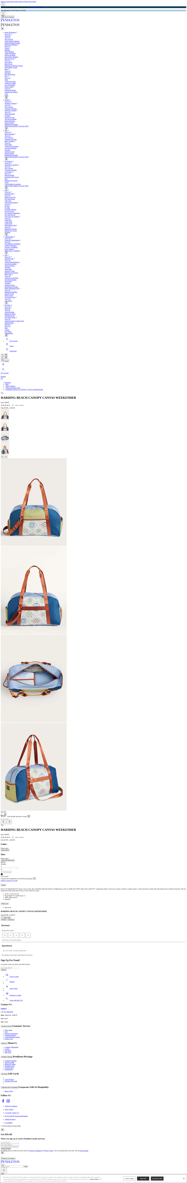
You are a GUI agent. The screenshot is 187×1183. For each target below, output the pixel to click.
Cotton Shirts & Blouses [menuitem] (12, 262)
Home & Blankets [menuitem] (10, 32)
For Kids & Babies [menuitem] (10, 209)
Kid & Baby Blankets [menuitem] (11, 57)
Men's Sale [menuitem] (8, 274)
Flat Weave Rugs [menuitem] (10, 74)
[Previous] (3, 4)
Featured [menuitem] (7, 36)
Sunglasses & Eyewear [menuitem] (12, 177)
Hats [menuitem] (6, 179)
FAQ (6, 1032)
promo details (84, 1151)
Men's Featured (10, 386)
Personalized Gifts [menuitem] (10, 225)
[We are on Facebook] (3, 1103)
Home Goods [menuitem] (9, 87)
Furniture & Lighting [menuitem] (11, 92)
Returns (12, 982)
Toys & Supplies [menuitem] (10, 85)
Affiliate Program (10, 1119)
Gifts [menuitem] (6, 94)
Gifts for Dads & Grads (13, 388)
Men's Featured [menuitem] (10, 134)
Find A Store (13, 988)
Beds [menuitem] (6, 80)
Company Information (11, 1047)
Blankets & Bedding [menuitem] (11, 45)
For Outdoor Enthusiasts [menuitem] (12, 213)
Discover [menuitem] (8, 324)
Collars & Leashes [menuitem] (10, 83)
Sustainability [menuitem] (9, 333)
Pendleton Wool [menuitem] (10, 316)
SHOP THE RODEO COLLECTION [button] (17, 126)
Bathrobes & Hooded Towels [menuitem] (14, 66)
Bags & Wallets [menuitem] (9, 175)
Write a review (19, 405)
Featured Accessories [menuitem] (11, 165)
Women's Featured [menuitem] (10, 103)
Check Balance (9, 1079)
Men (7, 384)
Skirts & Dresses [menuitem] (10, 121)
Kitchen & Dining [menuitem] (10, 90)
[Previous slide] (3, 821)
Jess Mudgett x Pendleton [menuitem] (12, 244)
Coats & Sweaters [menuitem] (10, 81)
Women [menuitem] (7, 100)
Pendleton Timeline (11, 1061)
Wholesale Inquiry (10, 1035)
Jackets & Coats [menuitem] (10, 117)
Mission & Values (10, 1064)
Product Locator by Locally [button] (9, 880)
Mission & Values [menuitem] (10, 314)
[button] (93, 415)
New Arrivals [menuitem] (9, 39)
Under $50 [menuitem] (8, 220)
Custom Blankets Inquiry (12, 1037)
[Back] (2, 355)
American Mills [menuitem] (9, 312)
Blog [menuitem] (6, 328)
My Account (4, 373)
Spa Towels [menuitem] (8, 62)
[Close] (2, 28)
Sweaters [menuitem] (7, 116)
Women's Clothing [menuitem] (10, 110)
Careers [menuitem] (7, 330)
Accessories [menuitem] (8, 161)
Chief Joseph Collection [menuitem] (12, 41)
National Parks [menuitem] (9, 323)
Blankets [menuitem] (7, 50)
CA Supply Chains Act (12, 1113)
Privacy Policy (9, 1109)
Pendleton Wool (10, 1066)
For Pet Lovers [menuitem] (9, 211)
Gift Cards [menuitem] (8, 201)
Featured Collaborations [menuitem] (12, 240)
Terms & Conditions (11, 1106)
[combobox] (14, 1166)
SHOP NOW (32, 7)
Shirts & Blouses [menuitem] (10, 114)
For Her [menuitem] (7, 206)
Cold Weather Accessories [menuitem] (13, 184)
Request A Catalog (15, 995)
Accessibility (9, 1123)
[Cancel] (4, 1170)
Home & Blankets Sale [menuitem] (12, 288)
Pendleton (8, 382)
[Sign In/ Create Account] (3, 371)
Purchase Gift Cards (11, 1081)
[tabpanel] (93, 932)
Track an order (14, 976)
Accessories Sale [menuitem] (10, 297)
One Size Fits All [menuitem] (10, 215)
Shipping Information (11, 1033)
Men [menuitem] (6, 130)
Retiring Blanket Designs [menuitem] (12, 43)
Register (3, 376)
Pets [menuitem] (6, 76)
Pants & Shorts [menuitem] (9, 123)
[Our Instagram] (8, 1103)
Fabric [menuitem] (7, 95)
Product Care (9, 1039)
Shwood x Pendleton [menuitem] (11, 247)
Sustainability (9, 1069)
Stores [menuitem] (12, 346)
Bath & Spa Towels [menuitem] (11, 230)
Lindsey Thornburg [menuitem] (11, 245)
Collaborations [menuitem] (9, 237)
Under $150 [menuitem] (8, 223)
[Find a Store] (3, 366)
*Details (39, 7)
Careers (7, 1049)
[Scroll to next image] (5, 812)
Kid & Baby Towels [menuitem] (11, 67)
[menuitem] (7, 255)
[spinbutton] (10, 868)
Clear (25, 1166)
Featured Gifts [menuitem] (9, 194)
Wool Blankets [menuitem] (9, 52)
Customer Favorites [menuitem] (11, 109)
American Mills (9, 1062)
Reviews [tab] (4, 919)
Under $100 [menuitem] (8, 222)
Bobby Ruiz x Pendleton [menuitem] (12, 251)
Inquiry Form (9, 1091)
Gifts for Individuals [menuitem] (11, 202)
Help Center (8, 1030)
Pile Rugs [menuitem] (8, 73)
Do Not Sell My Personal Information (16, 1116)
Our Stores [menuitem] (8, 331)
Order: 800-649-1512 (16, 1000)
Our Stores (8, 1051)
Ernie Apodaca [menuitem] (9, 249)
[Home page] (93, 20)
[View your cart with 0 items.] (2, 379)
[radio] (5, 850)
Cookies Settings (129, 1178)
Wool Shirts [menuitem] (8, 145)
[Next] (3, 13)
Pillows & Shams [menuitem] (10, 55)
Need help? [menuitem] (13, 351)
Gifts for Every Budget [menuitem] (12, 216)
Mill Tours (8, 1052)
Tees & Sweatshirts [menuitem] (10, 119)
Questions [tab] (11, 919)
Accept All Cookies (157, 1178)
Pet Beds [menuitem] (7, 232)
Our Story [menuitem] (8, 305)
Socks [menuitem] (6, 182)
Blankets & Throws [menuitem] (11, 229)
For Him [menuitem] (7, 208)
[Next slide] (9, 821)
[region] (93, 1178)
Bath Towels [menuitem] (8, 64)
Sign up (4, 970)
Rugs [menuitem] (6, 69)
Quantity (3, 864)
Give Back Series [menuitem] (10, 317)
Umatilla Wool (9, 1068)
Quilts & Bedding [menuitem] (10, 53)
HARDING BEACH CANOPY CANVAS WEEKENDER (24, 389)
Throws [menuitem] (7, 48)
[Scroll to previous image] (2, 812)
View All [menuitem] (8, 34)
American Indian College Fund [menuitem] (14, 321)
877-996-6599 (8, 1012)
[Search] (3, 1166)
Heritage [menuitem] (7, 309)
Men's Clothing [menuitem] (10, 141)
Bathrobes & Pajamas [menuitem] (11, 124)
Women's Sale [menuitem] (9, 259)
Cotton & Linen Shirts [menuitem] (11, 146)
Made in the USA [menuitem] (10, 197)
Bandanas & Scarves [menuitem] (11, 180)
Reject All (143, 1178)
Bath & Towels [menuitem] (9, 59)
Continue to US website (8, 1158)
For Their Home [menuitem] (10, 199)
